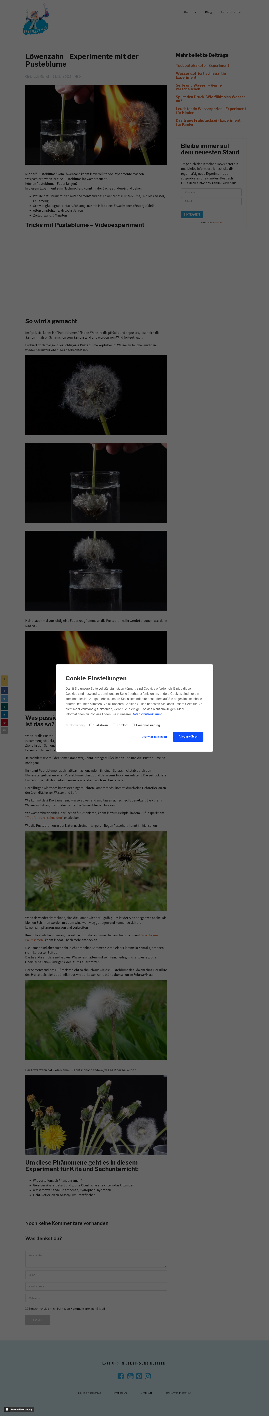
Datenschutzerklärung (147, 714)
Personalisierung (148, 725)
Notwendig (77, 725)
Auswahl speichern (154, 736)
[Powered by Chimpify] (19, 1409)
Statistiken (100, 725)
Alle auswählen (188, 737)
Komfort (122, 725)
